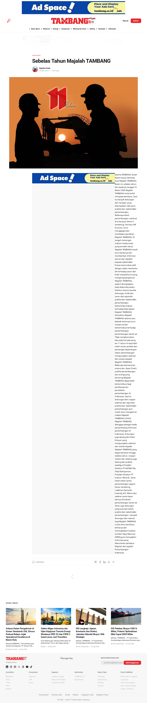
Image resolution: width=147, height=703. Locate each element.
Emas (8, 679)
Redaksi (75, 695)
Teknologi (101, 676)
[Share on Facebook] (100, 562)
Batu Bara (35, 29)
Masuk (125, 21)
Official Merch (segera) (128, 676)
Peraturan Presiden (59, 679)
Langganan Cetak (87, 695)
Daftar (136, 21)
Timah (8, 682)
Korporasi (65, 29)
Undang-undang (58, 676)
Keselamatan (102, 679)
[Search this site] (9, 21)
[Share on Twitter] (95, 562)
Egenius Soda (44, 68)
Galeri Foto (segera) (127, 682)
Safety (92, 29)
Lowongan (124, 679)
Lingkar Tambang (126, 689)
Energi (55, 29)
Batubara (9, 676)
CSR (30, 679)
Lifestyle (112, 29)
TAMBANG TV (80, 676)
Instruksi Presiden (58, 682)
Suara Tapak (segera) (128, 686)
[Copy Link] (113, 562)
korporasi (32, 676)
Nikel (8, 686)
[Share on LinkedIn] (104, 562)
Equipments (79, 679)
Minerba (101, 682)
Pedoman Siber (56, 695)
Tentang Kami (44, 695)
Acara (31, 682)
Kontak (67, 695)
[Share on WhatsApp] (109, 562)
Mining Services (79, 29)
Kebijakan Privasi (102, 695)
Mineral (46, 29)
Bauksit (8, 689)
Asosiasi (101, 29)
